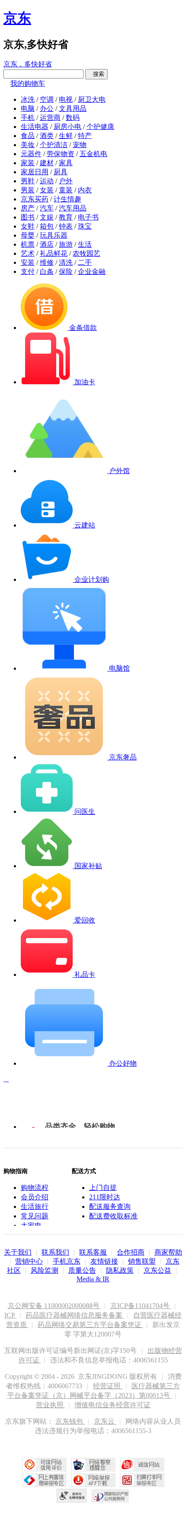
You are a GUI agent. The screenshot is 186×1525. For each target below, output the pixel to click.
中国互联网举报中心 (44, 1480)
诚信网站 (142, 1465)
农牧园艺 (86, 253)
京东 (17, 18)
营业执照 (50, 1405)
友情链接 (104, 1261)
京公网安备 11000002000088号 (54, 1305)
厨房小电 (67, 126)
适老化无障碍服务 (72, 1496)
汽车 (47, 208)
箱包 (47, 226)
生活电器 (34, 126)
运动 (47, 181)
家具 (66, 162)
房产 (28, 208)
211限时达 (104, 1197)
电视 (66, 99)
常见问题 (34, 1216)
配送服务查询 (110, 1206)
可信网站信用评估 (44, 1465)
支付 (28, 271)
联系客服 (93, 1252)
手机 (28, 117)
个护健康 (100, 126)
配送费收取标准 (113, 1216)
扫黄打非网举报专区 (142, 1480)
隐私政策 (120, 1270)
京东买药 (34, 199)
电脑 (28, 108)
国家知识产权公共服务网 (110, 1496)
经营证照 (107, 1386)
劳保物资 (60, 153)
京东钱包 (70, 1421)
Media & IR (93, 1279)
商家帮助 (168, 1252)
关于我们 (18, 1252)
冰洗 (28, 99)
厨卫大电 (92, 99)
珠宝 (85, 226)
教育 (66, 217)
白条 (47, 271)
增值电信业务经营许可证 (112, 1405)
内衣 (85, 190)
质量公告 (82, 1270)
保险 (66, 271)
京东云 (105, 1421)
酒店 (47, 244)
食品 (28, 135)
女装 (47, 190)
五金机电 (93, 153)
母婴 (28, 235)
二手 (85, 262)
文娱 (47, 217)
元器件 (31, 153)
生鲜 (66, 135)
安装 (28, 262)
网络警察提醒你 (93, 1465)
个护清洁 (53, 144)
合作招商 (130, 1252)
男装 (28, 190)
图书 (28, 217)
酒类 (47, 135)
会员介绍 (34, 1197)
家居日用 (34, 172)
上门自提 (103, 1187)
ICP (10, 1315)
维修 (47, 262)
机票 (28, 244)
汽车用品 (73, 208)
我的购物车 (27, 83)
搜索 (96, 74)
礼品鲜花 (53, 253)
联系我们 (55, 1252)
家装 (28, 162)
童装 (66, 190)
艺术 (28, 253)
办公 (47, 108)
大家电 (31, 1225)
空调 (47, 99)
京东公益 (157, 1270)
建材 (47, 162)
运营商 (50, 117)
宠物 (80, 144)
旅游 (66, 244)
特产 (85, 135)
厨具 (60, 172)
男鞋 (28, 181)
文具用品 (73, 108)
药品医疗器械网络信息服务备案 (75, 1315)
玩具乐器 (53, 235)
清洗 (66, 262)
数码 (73, 117)
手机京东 (66, 1261)
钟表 (66, 226)
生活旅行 (34, 1206)
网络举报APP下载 (93, 1480)
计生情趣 (67, 199)
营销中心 (29, 1261)
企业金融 (92, 271)
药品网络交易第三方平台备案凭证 (90, 1324)
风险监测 (44, 1270)
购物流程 (34, 1187)
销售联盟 (142, 1261)
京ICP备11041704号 (140, 1305)
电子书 (88, 217)
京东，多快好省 (27, 64)
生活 (85, 244)
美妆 (28, 144)
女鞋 (28, 226)
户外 (66, 181)
